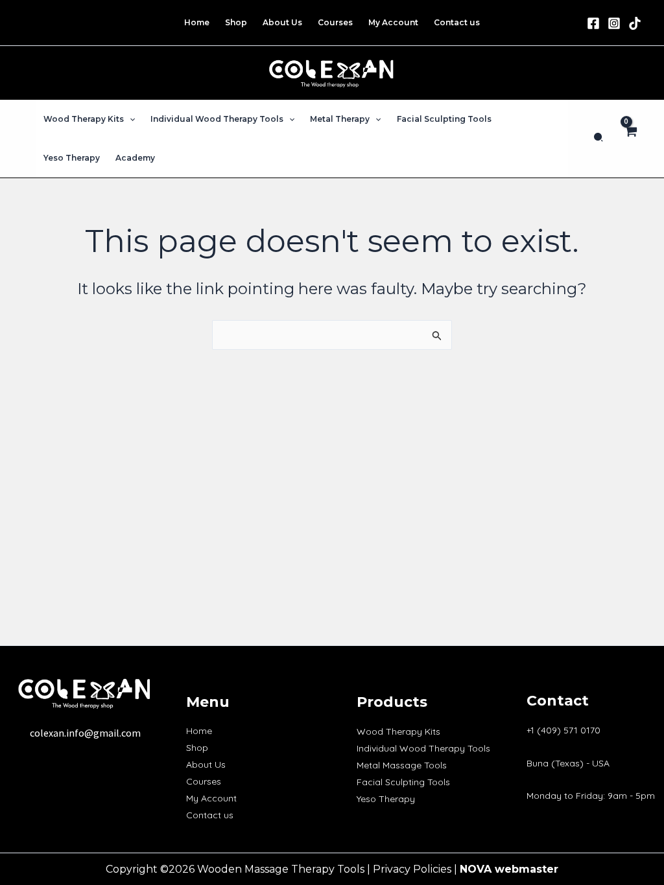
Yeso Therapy (386, 799)
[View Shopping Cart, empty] (630, 139)
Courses (203, 781)
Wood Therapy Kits (398, 731)
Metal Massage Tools (402, 765)
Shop (197, 747)
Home (199, 731)
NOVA (476, 869)
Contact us (209, 815)
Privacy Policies (412, 869)
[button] (129, 119)
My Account (211, 798)
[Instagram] (614, 23)
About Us (206, 764)
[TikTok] (634, 23)
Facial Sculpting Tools (403, 782)
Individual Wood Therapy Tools (423, 748)
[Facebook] (593, 23)
